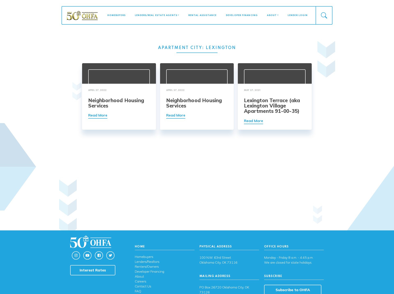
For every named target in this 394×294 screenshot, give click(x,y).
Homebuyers (116, 15)
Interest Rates (93, 270)
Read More (97, 115)
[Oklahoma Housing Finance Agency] (82, 15)
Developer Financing (242, 15)
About (272, 15)
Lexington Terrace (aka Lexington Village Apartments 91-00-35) (272, 105)
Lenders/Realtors (147, 262)
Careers (140, 281)
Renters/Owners (147, 267)
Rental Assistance (202, 15)
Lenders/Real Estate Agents (156, 15)
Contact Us (143, 286)
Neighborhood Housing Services (116, 103)
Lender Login (298, 15)
